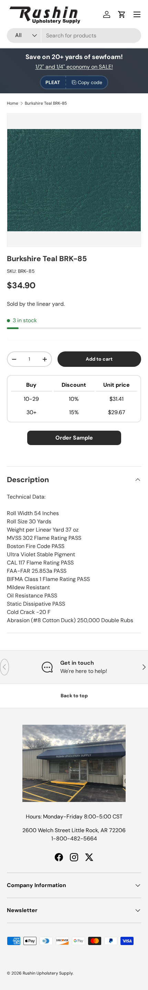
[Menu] (137, 14)
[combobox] (74, 35)
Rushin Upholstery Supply (48, 973)
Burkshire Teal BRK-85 (46, 103)
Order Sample (74, 437)
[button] (121, 14)
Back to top (74, 695)
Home (12, 103)
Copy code (90, 82)
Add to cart (99, 359)
